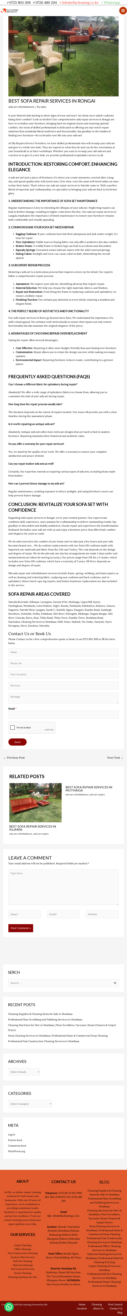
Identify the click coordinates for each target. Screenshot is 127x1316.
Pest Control (115, 1304)
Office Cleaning (22, 1249)
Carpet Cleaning (22, 1245)
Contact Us (116, 1308)
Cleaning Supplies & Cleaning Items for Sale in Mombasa (40, 1013)
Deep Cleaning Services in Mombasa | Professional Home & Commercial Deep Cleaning (58, 1035)
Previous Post (14, 757)
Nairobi (12, 601)
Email (12, 708)
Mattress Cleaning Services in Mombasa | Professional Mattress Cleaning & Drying (104, 1257)
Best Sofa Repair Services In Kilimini (32, 827)
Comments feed (17, 1145)
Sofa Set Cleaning (22, 1261)
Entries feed (15, 1140)
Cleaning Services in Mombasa (38, 621)
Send (17, 742)
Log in (11, 1134)
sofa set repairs (40, 833)
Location (82, 1308)
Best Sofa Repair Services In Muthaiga (89, 788)
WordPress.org (16, 1151)
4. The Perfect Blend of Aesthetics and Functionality (48, 311)
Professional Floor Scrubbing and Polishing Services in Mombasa (45, 1019)
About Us (98, 1308)
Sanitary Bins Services (23, 1257)
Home (82, 1304)
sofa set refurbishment (21, 106)
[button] (9, 1307)
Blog (119, 1312)
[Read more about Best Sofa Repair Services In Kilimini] (35, 802)
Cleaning (97, 1304)
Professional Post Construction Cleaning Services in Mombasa (43, 1041)
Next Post (115, 757)
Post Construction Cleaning (22, 1253)
